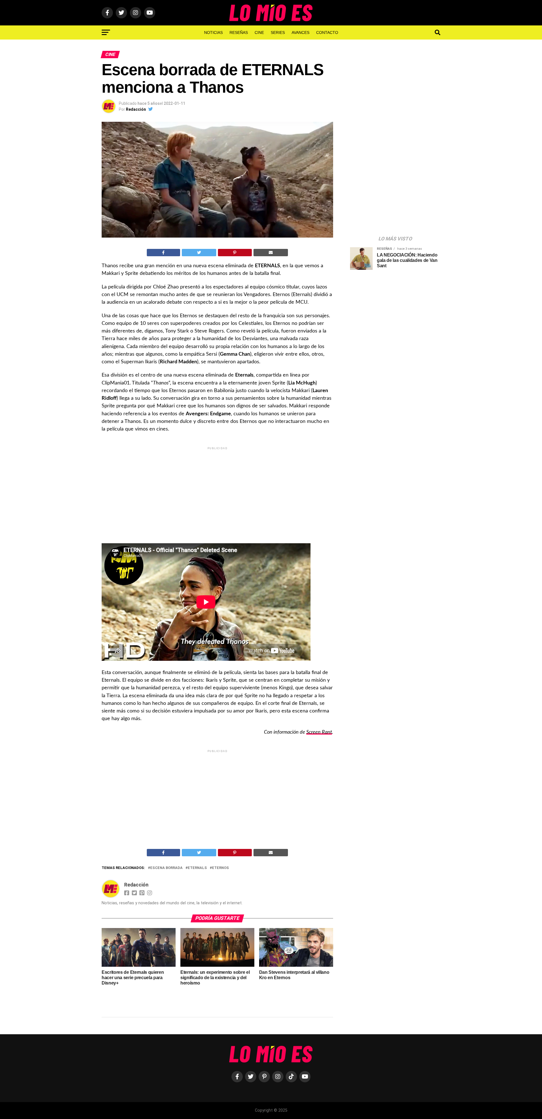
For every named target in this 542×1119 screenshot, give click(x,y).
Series (278, 32)
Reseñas (239, 32)
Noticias (213, 32)
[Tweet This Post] (199, 252)
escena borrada (166, 868)
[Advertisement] (217, 490)
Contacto (327, 32)
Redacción (136, 109)
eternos (220, 868)
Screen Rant (319, 732)
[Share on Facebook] (163, 252)
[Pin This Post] (235, 252)
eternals (197, 868)
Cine (259, 32)
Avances (300, 32)
